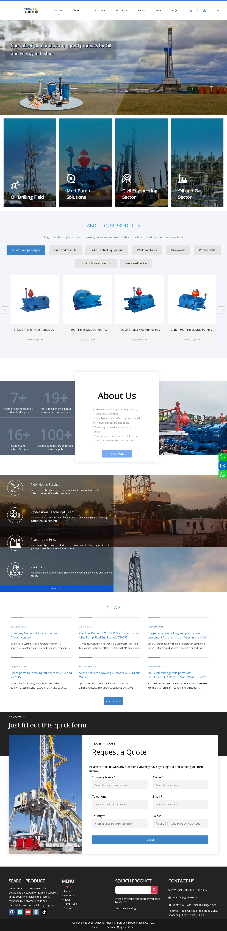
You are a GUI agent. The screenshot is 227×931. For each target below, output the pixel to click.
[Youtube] (28, 912)
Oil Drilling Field (27, 197)
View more (57, 588)
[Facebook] (12, 912)
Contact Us (70, 908)
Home (58, 10)
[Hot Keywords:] (154, 890)
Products (121, 10)
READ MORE (117, 453)
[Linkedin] (20, 912)
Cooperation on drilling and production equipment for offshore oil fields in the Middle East (178, 637)
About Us (78, 10)
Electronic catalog (125, 908)
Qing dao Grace (126, 927)
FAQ (158, 10)
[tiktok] (44, 912)
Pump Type (70, 903)
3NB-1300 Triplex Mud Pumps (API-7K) (92, 330)
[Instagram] (36, 912)
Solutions (100, 10)
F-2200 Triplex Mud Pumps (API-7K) (37, 330)
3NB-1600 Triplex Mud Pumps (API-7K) (144, 330)
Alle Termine (113, 701)
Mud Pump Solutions (78, 193)
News (141, 10)
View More (33, 339)
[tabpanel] (113, 67)
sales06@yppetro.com (185, 897)
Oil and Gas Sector (190, 193)
